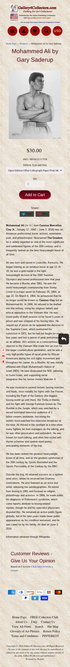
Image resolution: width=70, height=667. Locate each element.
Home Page (11, 43)
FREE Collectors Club (44, 617)
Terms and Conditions (24, 636)
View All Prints (21, 626)
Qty (35, 178)
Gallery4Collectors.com (34, 645)
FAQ (34, 622)
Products (24, 43)
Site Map (52, 626)
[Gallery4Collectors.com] (35, 13)
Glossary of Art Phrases (24, 631)
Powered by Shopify (35, 658)
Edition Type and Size (35, 165)
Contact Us (48, 622)
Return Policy (51, 631)
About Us (21, 622)
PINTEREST (50, 636)
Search (39, 626)
